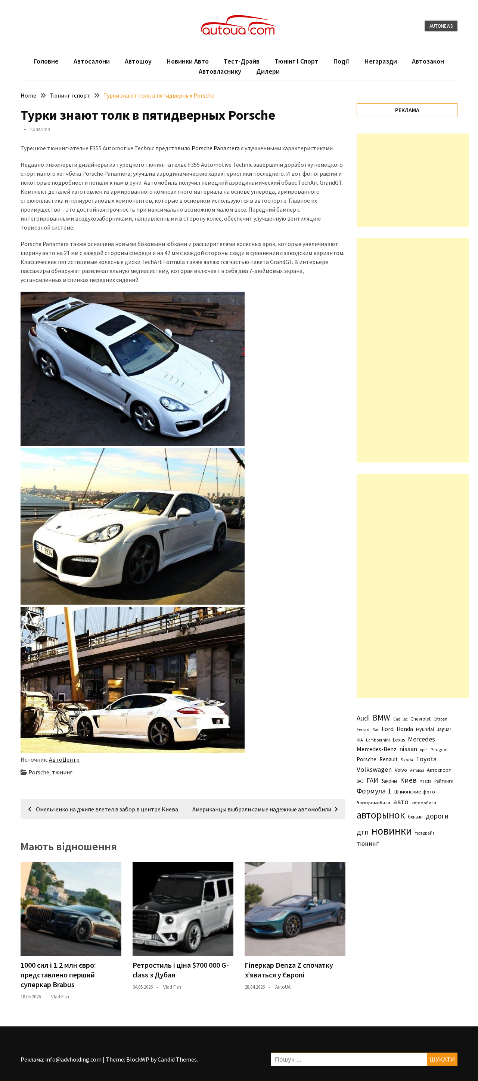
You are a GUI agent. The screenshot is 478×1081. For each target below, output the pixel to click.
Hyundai (425, 729)
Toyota (426, 759)
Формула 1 (374, 790)
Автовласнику (220, 71)
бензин (415, 817)
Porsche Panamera (216, 148)
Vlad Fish (60, 997)
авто (401, 801)
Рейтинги (443, 781)
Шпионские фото (414, 791)
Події (341, 61)
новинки (392, 831)
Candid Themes (177, 1059)
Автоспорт (439, 770)
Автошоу (138, 61)
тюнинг (62, 772)
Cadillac (400, 719)
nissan (408, 749)
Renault (388, 759)
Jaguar (444, 729)
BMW (381, 717)
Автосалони (92, 61)
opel (424, 749)
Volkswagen (374, 769)
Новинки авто (188, 61)
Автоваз (417, 770)
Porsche (38, 772)
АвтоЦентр (64, 759)
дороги (437, 815)
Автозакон (428, 61)
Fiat (375, 729)
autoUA (283, 987)
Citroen (440, 719)
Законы (389, 781)
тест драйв (424, 833)
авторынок (381, 814)
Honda (405, 729)
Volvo (401, 770)
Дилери (268, 71)
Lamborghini (378, 740)
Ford (388, 729)
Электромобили (373, 802)
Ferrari (363, 729)
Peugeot (439, 749)
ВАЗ (360, 781)
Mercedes (421, 739)
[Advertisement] (413, 180)
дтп (363, 831)
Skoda (407, 759)
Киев (408, 780)
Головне (46, 61)
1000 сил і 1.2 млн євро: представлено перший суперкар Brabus (58, 974)
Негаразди (380, 61)
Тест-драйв (242, 61)
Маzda (425, 781)
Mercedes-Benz (377, 749)
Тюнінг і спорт (296, 61)
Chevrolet (420, 719)
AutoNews (441, 26)
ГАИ (372, 780)
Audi (363, 717)
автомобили (424, 802)
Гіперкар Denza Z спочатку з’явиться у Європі (289, 969)
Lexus (399, 739)
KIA (360, 740)
